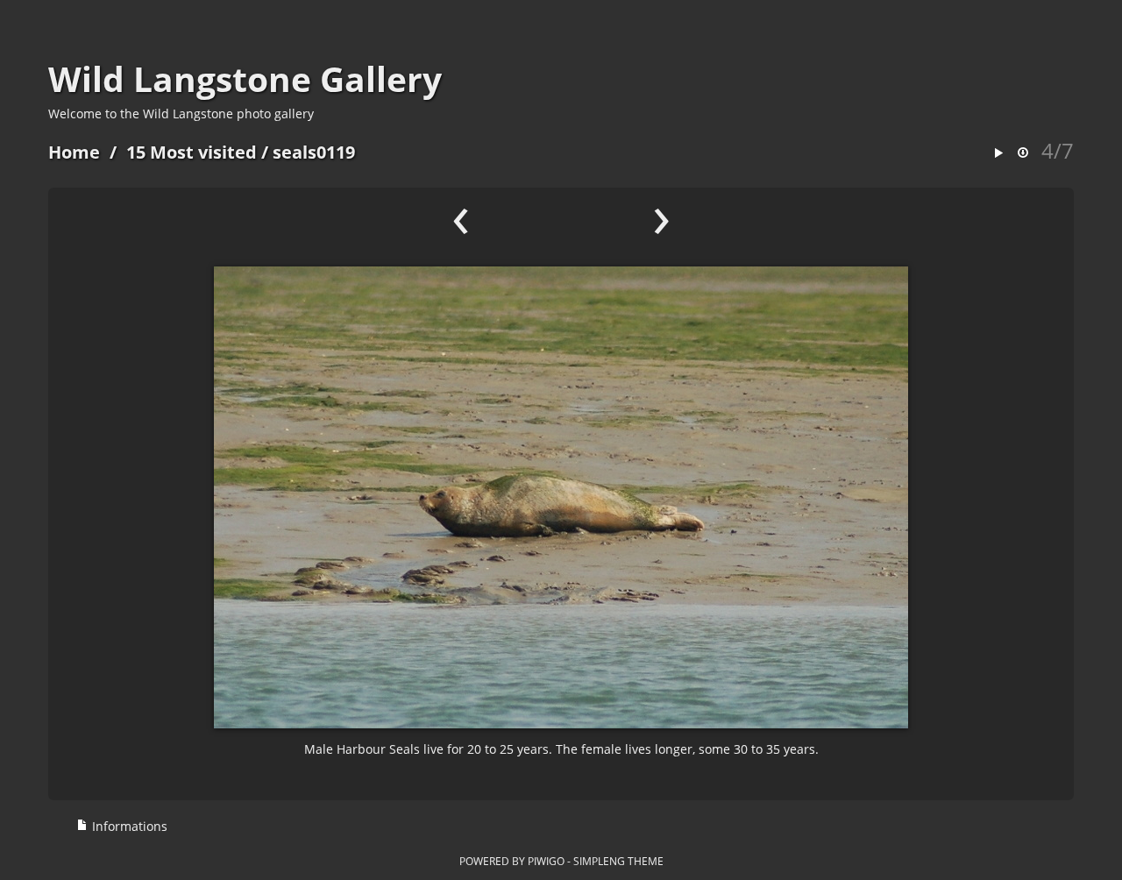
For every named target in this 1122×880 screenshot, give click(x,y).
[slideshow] (998, 153)
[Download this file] (1023, 153)
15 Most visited (191, 152)
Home (74, 152)
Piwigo (546, 861)
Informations (128, 826)
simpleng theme (618, 861)
